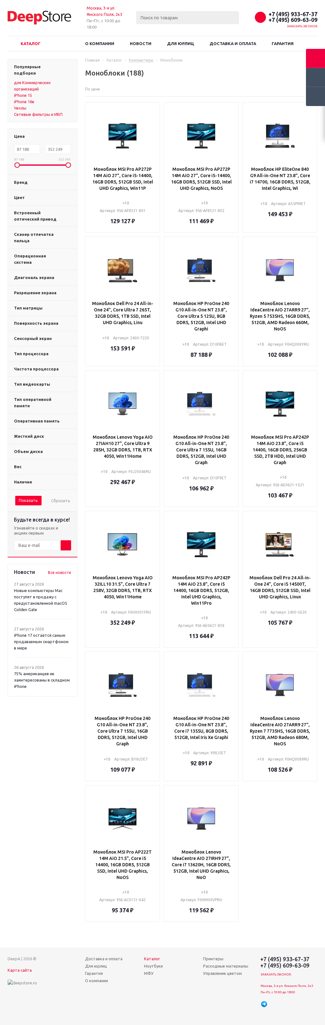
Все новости (59, 572)
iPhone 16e (24, 101)
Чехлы (20, 108)
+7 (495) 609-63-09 (293, 20)
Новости (140, 43)
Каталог (31, 43)
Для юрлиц (180, 43)
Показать (28, 500)
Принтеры (213, 958)
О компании (99, 43)
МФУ (149, 973)
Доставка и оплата (232, 43)
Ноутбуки (153, 966)
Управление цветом (222, 973)
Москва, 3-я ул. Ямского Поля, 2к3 (287, 986)
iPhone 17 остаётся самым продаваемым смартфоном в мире (41, 641)
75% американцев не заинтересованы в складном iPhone (42, 680)
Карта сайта (20, 970)
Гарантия (283, 43)
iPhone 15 (23, 95)
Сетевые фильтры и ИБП (38, 114)
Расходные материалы (225, 966)
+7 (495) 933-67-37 (293, 14)
